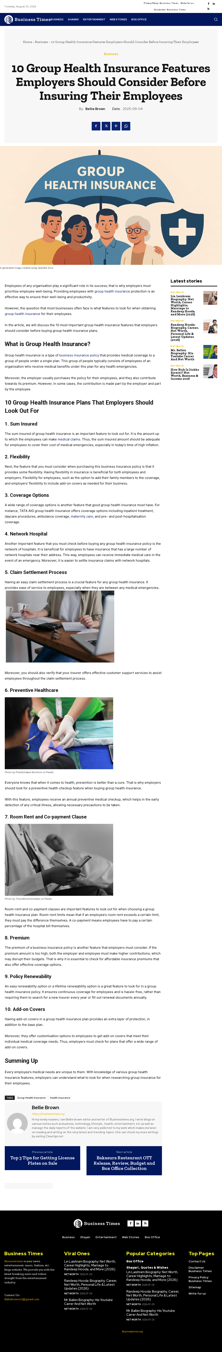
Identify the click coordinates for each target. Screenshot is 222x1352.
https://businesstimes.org (48, 1114)
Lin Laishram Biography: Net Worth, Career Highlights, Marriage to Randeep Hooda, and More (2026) (183, 305)
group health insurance (22, 314)
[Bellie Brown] (18, 1123)
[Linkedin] (213, 3)
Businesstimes (13, 1261)
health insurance (60, 1097)
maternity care (82, 516)
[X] (106, 126)
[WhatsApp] (126, 126)
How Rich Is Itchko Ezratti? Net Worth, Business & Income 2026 (185, 374)
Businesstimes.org (132, 1331)
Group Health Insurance (31, 1097)
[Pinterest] (116, 126)
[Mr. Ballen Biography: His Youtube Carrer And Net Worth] (210, 352)
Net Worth (177, 292)
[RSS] (208, 9)
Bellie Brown (95, 109)
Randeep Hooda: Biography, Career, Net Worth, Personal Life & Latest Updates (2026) (185, 332)
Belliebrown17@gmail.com (21, 1299)
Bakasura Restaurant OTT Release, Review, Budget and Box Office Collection (124, 1163)
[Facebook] (208, 3)
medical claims (69, 439)
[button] (216, 19)
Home (27, 42)
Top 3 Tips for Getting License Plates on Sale (42, 1160)
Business (41, 42)
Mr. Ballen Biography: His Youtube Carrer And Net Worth (182, 354)
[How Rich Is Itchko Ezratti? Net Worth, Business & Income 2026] (210, 371)
